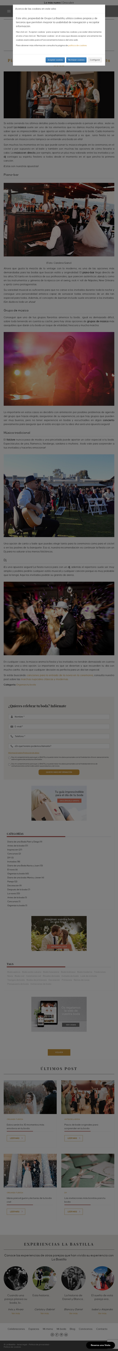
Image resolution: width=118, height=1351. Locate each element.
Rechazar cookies (76, 60)
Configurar (95, 60)
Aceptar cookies (55, 60)
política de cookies (77, 45)
